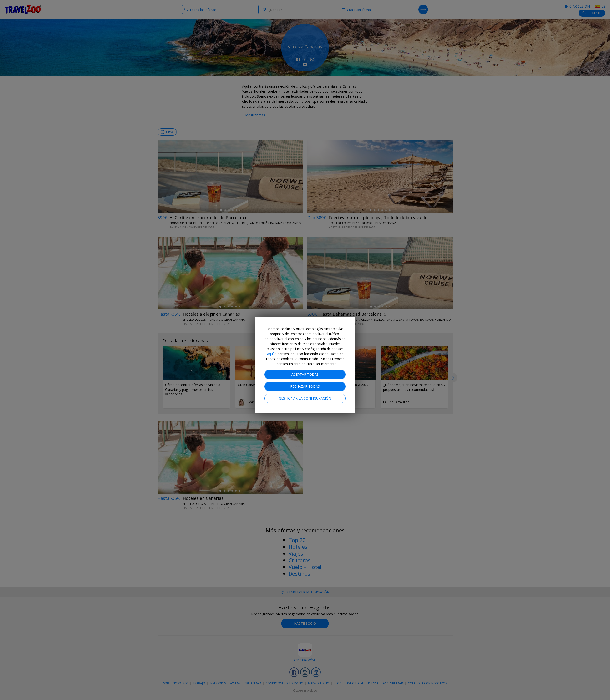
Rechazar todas (305, 386)
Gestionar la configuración (305, 398)
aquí (270, 353)
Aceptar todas (305, 374)
